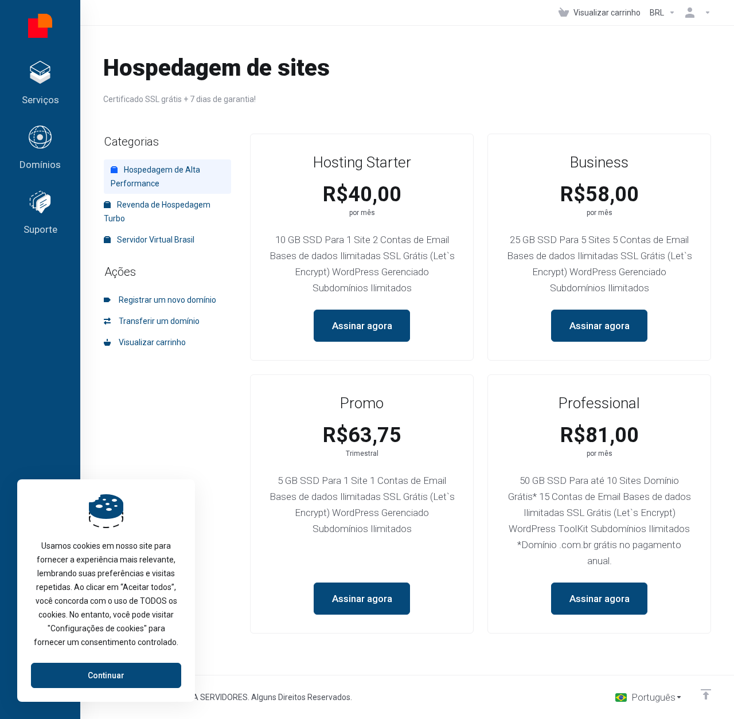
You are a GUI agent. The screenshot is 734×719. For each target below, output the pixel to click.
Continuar (106, 675)
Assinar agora (362, 325)
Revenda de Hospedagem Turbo (157, 211)
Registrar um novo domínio (165, 299)
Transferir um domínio (157, 321)
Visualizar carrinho (150, 342)
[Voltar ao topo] (706, 694)
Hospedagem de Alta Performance (155, 176)
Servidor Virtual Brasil (154, 239)
